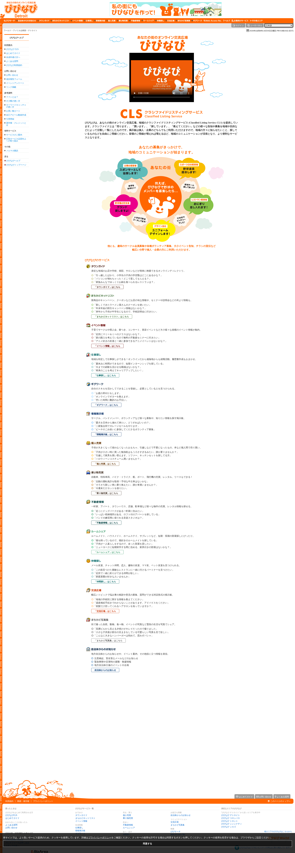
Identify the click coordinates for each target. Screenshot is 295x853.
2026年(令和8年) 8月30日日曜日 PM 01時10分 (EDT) (271, 31)
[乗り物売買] (122, 21)
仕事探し (79, 828)
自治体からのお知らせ (105, 670)
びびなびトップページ (16, 165)
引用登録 (10, 119)
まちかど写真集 (178, 825)
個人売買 (127, 815)
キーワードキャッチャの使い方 (16, 106)
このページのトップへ (280, 801)
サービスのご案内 (14, 135)
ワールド (7, 30)
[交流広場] (170, 21)
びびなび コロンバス (230, 818)
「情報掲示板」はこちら (106, 434)
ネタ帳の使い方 (13, 101)
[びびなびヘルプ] (226, 21)
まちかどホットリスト (85, 818)
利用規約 (9, 801)
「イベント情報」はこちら (107, 346)
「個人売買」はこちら (105, 464)
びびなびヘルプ (17, 37)
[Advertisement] (16, 217)
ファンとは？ (12, 97)
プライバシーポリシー (43, 801)
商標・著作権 (23, 801)
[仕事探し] (88, 21)
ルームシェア (129, 828)
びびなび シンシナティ (231, 824)
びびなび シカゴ (228, 827)
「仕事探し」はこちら (105, 375)
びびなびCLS (11, 815)
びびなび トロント (229, 821)
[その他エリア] (256, 21)
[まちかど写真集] (183, 21)
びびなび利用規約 (14, 65)
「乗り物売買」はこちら (106, 493)
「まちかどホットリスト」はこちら (111, 316)
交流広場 (175, 822)
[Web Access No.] (213, 21)
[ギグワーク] (197, 21)
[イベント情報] (77, 21)
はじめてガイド (13, 53)
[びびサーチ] (9, 21)
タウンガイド (81, 815)
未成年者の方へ (13, 57)
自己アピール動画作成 (16, 115)
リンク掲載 (11, 87)
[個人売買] (111, 21)
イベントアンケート (15, 83)
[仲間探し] (159, 21)
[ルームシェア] (148, 21)
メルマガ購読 (12, 151)
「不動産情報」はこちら (106, 523)
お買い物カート (13, 111)
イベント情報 (81, 821)
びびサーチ (176, 831)
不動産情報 (128, 825)
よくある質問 (12, 61)
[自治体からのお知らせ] (26, 21)
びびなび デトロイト (230, 815)
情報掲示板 (80, 830)
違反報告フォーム (14, 79)
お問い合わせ (12, 75)
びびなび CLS (12, 49)
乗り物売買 (128, 818)
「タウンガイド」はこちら (107, 287)
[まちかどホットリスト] (60, 21)
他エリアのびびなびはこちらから (278, 831)
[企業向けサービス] (240, 21)
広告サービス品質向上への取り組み (16, 140)
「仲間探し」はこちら (105, 581)
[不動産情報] (134, 21)
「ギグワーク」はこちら (106, 405)
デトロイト (32, 30)
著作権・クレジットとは (16, 124)
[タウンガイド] (43, 21)
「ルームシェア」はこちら (107, 552)
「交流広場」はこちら (105, 611)
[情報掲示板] (99, 21)
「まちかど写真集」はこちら (108, 640)
